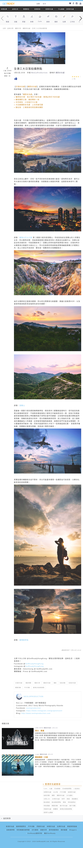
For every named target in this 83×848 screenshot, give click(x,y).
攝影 (55, 683)
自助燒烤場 (10, 830)
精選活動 (18, 687)
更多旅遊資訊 (54, 830)
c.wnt (37, 754)
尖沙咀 (55, 792)
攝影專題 (28, 683)
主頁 (38, 3)
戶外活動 (27, 687)
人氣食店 (77, 788)
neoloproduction (33, 708)
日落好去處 (20, 86)
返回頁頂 (7, 818)
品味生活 (15, 9)
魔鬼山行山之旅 (25, 237)
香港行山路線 (48, 812)
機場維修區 (24, 640)
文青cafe (47, 799)
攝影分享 (18, 28)
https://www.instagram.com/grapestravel (44, 711)
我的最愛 (64, 830)
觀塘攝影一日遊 (41, 757)
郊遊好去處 (47, 809)
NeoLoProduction (39, 73)
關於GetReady (50, 833)
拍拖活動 (62, 683)
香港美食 (37, 9)
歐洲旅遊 (47, 802)
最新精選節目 (21, 826)
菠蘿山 (22, 405)
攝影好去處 (26, 28)
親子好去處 (64, 805)
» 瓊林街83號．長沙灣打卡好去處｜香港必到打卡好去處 (37, 97)
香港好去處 (49, 9)
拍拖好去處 (72, 683)
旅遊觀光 (75, 799)
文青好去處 (56, 799)
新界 (63, 799)
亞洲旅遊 (57, 788)
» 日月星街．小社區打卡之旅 (26, 102)
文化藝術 (70, 795)
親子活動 (73, 805)
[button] (80, 18)
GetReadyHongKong (34, 664)
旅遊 (68, 799)
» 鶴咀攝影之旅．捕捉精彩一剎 (26, 99)
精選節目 (26, 9)
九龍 (50, 788)
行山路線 (61, 9)
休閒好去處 (47, 792)
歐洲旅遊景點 (56, 802)
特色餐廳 (47, 805)
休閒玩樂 (4, 9)
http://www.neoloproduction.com (35, 713)
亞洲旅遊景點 (67, 788)
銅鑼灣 (55, 809)
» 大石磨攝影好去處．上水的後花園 (28, 105)
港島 (64, 802)
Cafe (45, 788)
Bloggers (73, 830)
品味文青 (10, 28)
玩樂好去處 (61, 826)
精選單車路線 (72, 826)
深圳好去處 (70, 9)
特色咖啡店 (72, 802)
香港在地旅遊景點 (38, 687)
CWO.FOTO (39, 728)
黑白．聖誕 (39, 731)
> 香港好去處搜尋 (52, 784)
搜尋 (44, 3)
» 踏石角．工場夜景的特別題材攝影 (28, 107)
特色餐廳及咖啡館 (23, 830)
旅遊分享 (43, 830)
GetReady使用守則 (35, 833)
